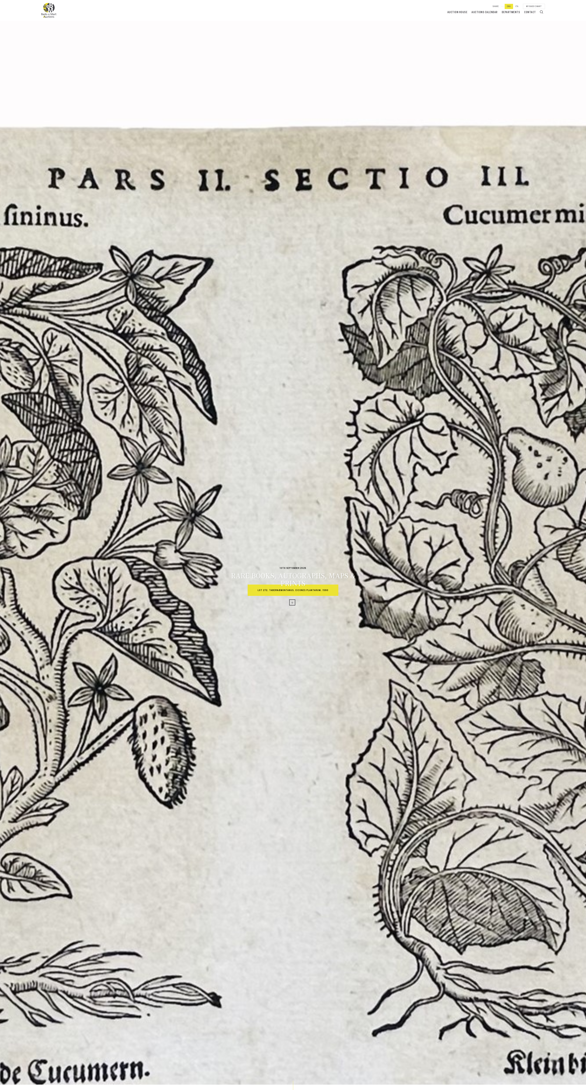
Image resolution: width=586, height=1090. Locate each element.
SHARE (496, 6)
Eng (509, 6)
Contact (530, 12)
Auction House (457, 12)
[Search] (541, 12)
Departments (511, 12)
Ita (516, 6)
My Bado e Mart (534, 6)
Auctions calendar (485, 12)
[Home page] (49, 10)
